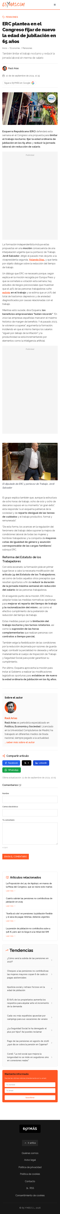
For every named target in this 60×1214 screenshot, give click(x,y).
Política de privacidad (30, 1167)
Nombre (5, 793)
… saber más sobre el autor (20, 742)
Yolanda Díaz (36, 259)
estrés (6, 292)
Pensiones (12, 17)
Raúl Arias (13, 68)
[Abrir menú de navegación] (55, 5)
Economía (15, 48)
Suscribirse (30, 1098)
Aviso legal (30, 1160)
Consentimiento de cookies (30, 1195)
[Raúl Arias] (4, 68)
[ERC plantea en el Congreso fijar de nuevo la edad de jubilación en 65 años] (51, 98)
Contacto (30, 1181)
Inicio (4, 48)
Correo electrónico (10, 807)
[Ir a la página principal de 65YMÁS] (13, 5)
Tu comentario (8, 820)
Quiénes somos (30, 1153)
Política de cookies (30, 1174)
